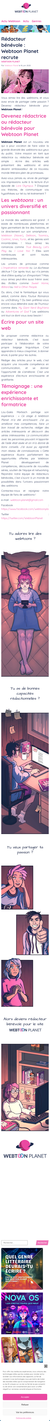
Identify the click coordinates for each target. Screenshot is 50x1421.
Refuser (25, 1404)
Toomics (43, 235)
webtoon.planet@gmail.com (26, 500)
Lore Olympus (24, 185)
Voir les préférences (25, 1412)
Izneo (15, 239)
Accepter (25, 1397)
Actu (26, 21)
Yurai (23, 239)
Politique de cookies (23, 1418)
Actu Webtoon (10, 21)
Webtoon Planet (10, 61)
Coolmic (6, 239)
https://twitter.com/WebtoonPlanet (22, 518)
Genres (36, 21)
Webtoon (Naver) (12, 235)
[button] (45, 1366)
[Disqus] (25, 1205)
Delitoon (31, 235)
